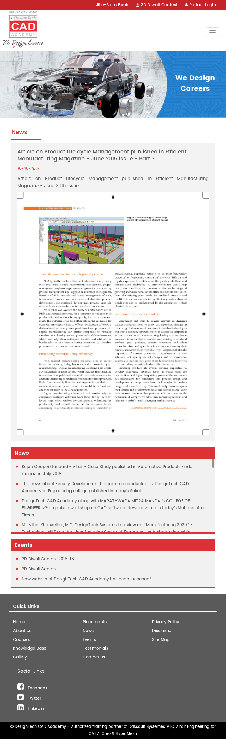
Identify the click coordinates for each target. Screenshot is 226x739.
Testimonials (95, 648)
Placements (95, 622)
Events (89, 639)
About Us (22, 630)
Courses (21, 639)
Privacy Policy (165, 622)
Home (19, 622)
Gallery (20, 657)
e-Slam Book (114, 4)
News (88, 630)
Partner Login (202, 4)
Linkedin (35, 708)
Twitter (33, 698)
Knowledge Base (29, 648)
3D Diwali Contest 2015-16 (48, 559)
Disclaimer (162, 630)
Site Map (161, 639)
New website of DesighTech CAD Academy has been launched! (86, 579)
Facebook (36, 688)
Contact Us (94, 657)
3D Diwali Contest (158, 4)
